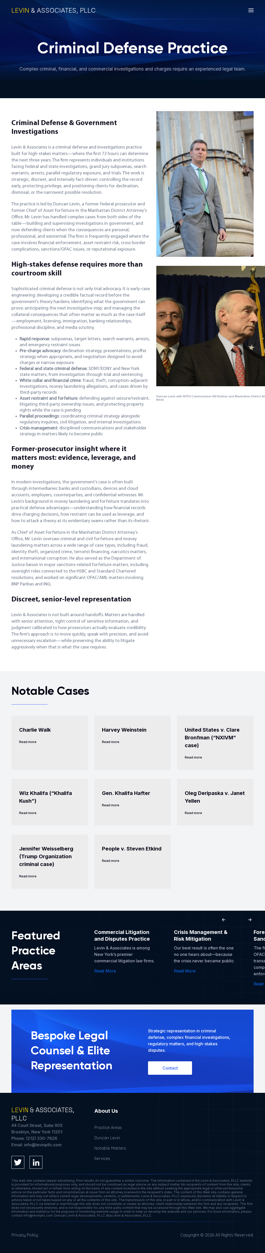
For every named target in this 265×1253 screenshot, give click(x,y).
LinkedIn (36, 1162)
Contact (170, 1068)
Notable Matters (110, 1148)
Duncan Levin (107, 1137)
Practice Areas (108, 1127)
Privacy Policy (24, 1234)
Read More (105, 970)
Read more (27, 742)
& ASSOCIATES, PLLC (53, 10)
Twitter (17, 1162)
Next (250, 920)
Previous (224, 920)
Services (102, 1158)
